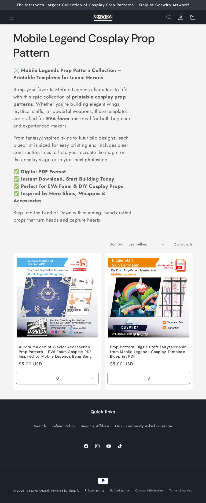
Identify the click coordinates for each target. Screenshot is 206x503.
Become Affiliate (95, 426)
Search (40, 426)
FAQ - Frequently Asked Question (143, 426)
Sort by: (116, 244)
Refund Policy (63, 426)
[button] (11, 17)
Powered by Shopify (65, 491)
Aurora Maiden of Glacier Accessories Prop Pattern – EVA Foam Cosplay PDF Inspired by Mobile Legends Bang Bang (55, 352)
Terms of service (180, 490)
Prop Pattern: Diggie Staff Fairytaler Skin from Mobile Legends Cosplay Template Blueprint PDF (148, 352)
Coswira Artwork (38, 491)
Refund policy (120, 490)
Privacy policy (95, 490)
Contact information (149, 490)
